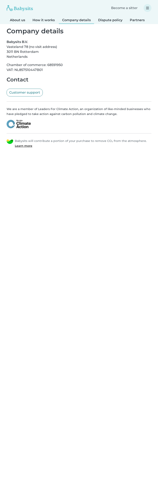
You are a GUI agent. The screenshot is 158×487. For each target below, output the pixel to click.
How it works (44, 20)
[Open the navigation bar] (147, 8)
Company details (76, 20)
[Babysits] (20, 8)
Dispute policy (110, 20)
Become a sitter (124, 8)
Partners (137, 20)
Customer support (24, 92)
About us (17, 20)
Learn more (23, 146)
